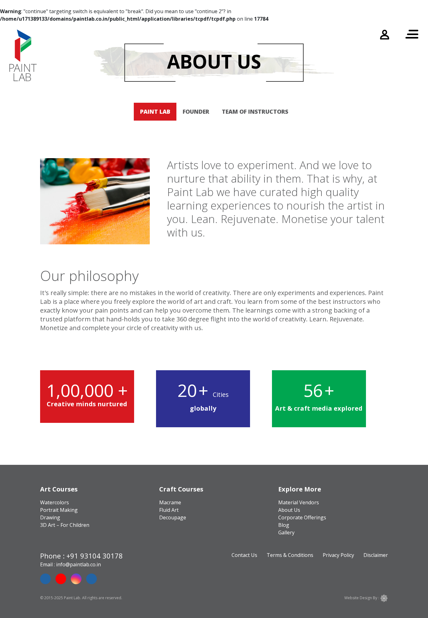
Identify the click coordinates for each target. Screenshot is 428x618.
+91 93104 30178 (94, 555)
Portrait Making (59, 509)
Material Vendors (298, 502)
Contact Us (244, 555)
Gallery (286, 532)
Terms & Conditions (290, 555)
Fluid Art (169, 509)
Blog (283, 525)
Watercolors (54, 502)
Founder (196, 111)
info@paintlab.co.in (78, 564)
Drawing (50, 517)
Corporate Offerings (302, 517)
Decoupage (172, 517)
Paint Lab (155, 111)
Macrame (170, 502)
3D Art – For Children (64, 525)
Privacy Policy (338, 555)
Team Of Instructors (255, 111)
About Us (289, 509)
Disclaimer (375, 555)
